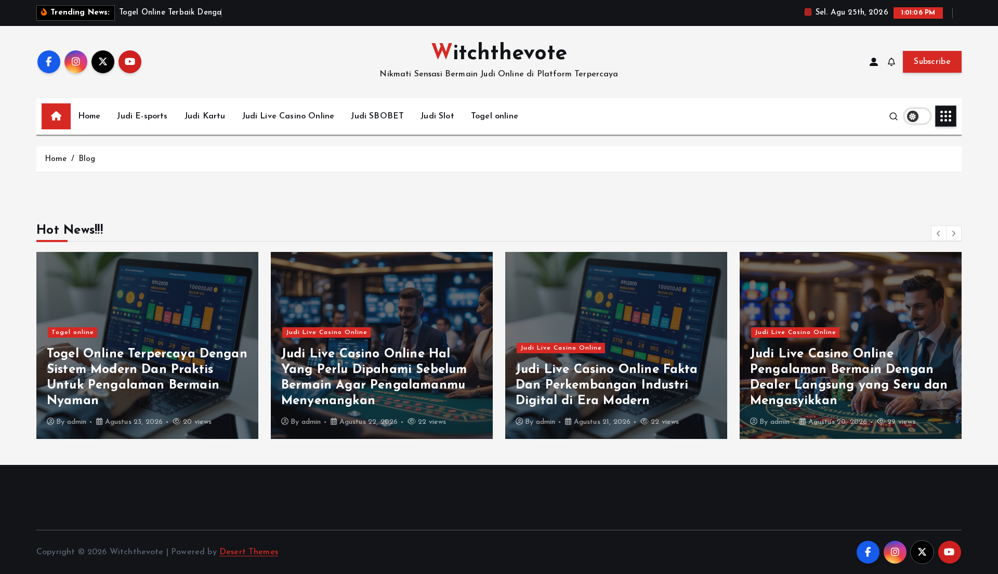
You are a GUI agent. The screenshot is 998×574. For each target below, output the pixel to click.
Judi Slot (437, 116)
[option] (147, 345)
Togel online (494, 116)
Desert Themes (248, 552)
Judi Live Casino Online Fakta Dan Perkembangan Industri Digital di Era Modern (607, 385)
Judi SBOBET (377, 116)
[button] (939, 233)
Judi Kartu (205, 116)
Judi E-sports (142, 116)
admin (77, 422)
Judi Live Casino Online (288, 116)
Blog (87, 159)
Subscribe (932, 62)
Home (89, 116)
